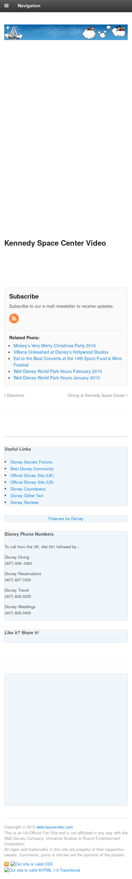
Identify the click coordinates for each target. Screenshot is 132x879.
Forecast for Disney (66, 518)
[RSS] (14, 318)
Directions (15, 395)
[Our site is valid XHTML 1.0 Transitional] (42, 869)
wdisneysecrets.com (55, 827)
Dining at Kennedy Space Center (97, 395)
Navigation (29, 5)
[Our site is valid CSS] (31, 863)
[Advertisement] (66, 158)
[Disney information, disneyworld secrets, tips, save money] (66, 37)
